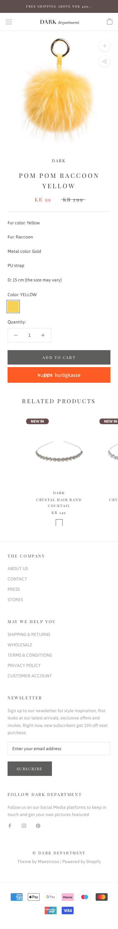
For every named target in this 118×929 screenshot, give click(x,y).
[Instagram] (24, 825)
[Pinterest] (38, 825)
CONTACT (17, 578)
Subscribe (30, 768)
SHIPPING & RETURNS (29, 634)
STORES (15, 599)
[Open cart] (109, 22)
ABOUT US (18, 568)
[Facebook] (10, 825)
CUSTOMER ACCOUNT (30, 675)
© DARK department (59, 852)
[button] (59, 375)
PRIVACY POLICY (24, 665)
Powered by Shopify (81, 861)
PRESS (14, 589)
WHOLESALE (20, 644)
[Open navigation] (9, 21)
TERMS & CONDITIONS (30, 655)
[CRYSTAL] (59, 522)
